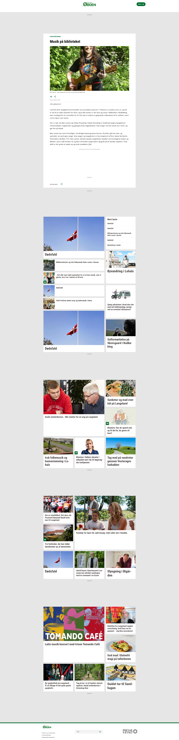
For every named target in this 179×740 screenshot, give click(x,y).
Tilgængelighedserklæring (48, 737)
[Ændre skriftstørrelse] (51, 96)
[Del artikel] (55, 96)
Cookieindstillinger (46, 735)
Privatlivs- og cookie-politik (48, 733)
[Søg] (100, 731)
